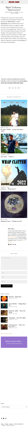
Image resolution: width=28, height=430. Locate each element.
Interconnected (4, 23)
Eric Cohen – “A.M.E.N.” (7, 157)
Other (12, 13)
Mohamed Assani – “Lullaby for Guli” (11, 221)
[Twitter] (15, 88)
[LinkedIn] (15, 244)
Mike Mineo (9, 12)
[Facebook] (10, 88)
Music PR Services (10, 425)
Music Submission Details (6, 333)
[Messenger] (12, 88)
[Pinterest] (18, 88)
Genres (3, 425)
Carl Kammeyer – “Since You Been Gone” (17, 325)
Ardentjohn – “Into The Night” (17, 318)
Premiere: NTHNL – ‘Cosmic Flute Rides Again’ (12, 130)
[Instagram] (13, 244)
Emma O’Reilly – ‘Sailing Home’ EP (17, 304)
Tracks (16, 13)
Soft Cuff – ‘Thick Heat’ (15, 297)
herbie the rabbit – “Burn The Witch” (17, 311)
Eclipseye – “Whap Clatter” (8, 189)
